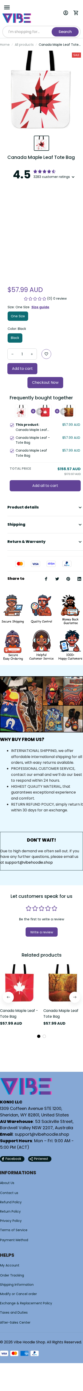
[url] (42, 1134)
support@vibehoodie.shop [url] (29, 862)
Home (5, 44)
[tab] (38, 1036)
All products (24, 44)
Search (65, 31)
